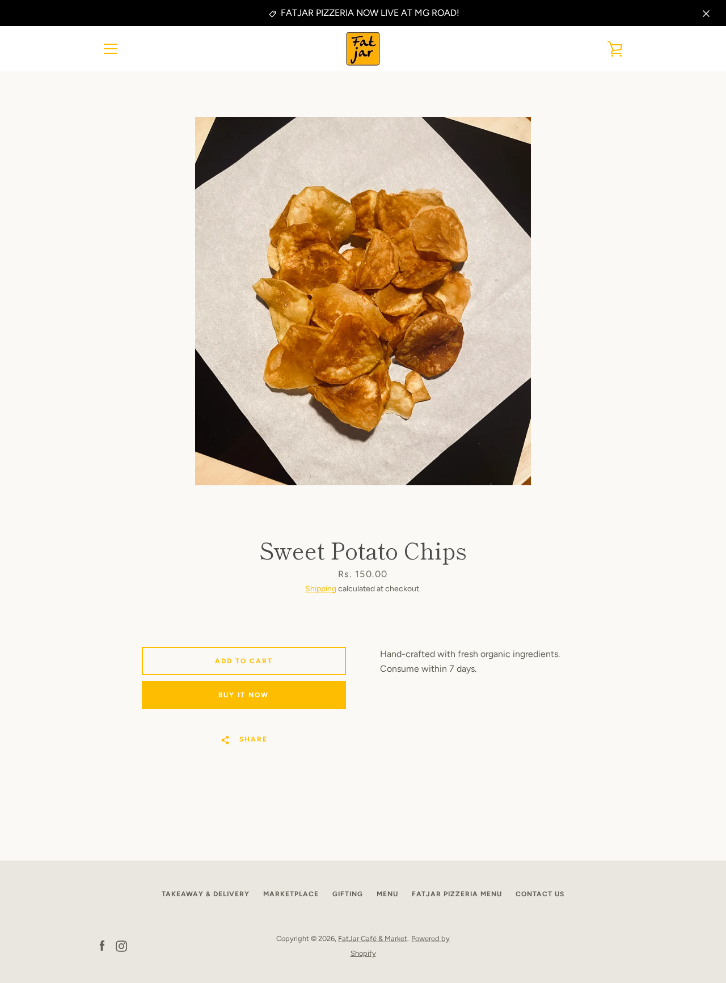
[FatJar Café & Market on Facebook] (102, 945)
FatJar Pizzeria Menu (457, 894)
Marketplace (291, 894)
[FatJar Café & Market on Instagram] (121, 945)
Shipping (320, 589)
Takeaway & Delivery (206, 894)
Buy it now (243, 695)
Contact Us (540, 894)
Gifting (347, 894)
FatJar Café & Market (372, 938)
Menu (387, 894)
